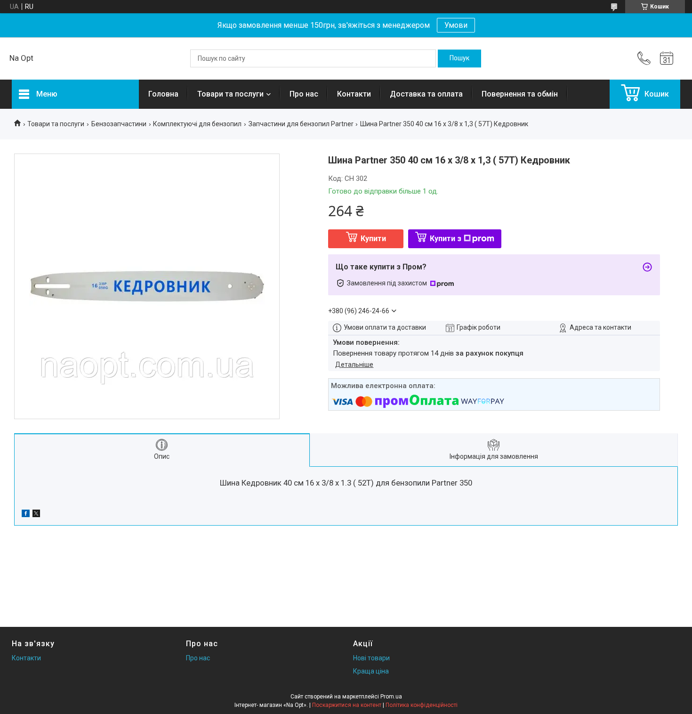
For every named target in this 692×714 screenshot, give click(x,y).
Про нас (304, 93)
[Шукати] (459, 58)
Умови (455, 25)
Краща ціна (371, 671)
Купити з (445, 238)
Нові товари (371, 658)
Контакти (354, 93)
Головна (163, 93)
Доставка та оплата (426, 93)
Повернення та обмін (520, 93)
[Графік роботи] (666, 58)
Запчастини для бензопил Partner (301, 124)
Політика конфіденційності (422, 705)
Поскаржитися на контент (346, 705)
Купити (373, 238)
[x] (36, 515)
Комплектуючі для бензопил (197, 124)
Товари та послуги (230, 93)
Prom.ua (391, 696)
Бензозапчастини (118, 124)
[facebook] (26, 515)
